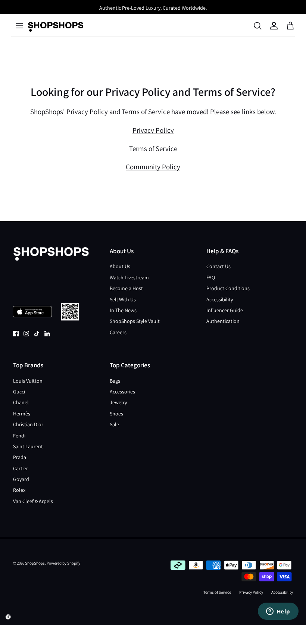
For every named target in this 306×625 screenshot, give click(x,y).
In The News (123, 310)
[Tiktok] (37, 333)
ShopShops (35, 563)
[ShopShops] (56, 25)
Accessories (122, 391)
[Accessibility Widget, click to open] (8, 616)
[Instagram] (26, 333)
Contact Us (218, 266)
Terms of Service (153, 148)
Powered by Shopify (63, 563)
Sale (114, 424)
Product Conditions (228, 288)
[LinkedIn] (47, 333)
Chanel (21, 402)
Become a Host (126, 288)
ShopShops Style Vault (135, 321)
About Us (120, 266)
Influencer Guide (224, 310)
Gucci (19, 391)
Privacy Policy (153, 130)
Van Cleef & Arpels (33, 501)
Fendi (19, 435)
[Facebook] (16, 333)
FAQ (210, 277)
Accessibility (219, 299)
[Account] (273, 25)
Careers (118, 332)
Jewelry (118, 402)
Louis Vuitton (28, 380)
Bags (115, 380)
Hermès (21, 413)
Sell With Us (123, 299)
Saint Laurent (28, 446)
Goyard (21, 479)
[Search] (257, 25)
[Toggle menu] (19, 26)
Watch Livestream (129, 277)
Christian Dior (28, 424)
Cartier (20, 468)
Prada (19, 457)
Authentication (223, 321)
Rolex (19, 490)
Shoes (116, 413)
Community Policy (153, 166)
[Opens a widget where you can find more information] (278, 612)
